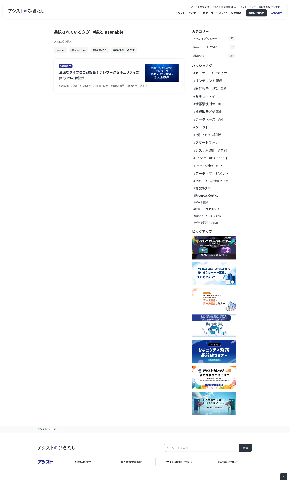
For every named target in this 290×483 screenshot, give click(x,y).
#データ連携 (200, 202)
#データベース (204, 119)
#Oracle (198, 216)
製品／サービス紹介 (215, 13)
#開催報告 (201, 88)
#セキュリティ (204, 96)
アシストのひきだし (48, 429)
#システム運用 (204, 150)
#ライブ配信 (213, 216)
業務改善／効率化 (124, 50)
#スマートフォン (206, 142)
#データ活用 (200, 222)
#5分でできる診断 (207, 134)
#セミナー (201, 72)
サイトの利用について (179, 462)
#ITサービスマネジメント (209, 209)
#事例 (222, 150)
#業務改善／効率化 (207, 111)
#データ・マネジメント (211, 173)
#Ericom (199, 157)
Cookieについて (228, 462)
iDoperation (78, 50)
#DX (221, 103)
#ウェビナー (220, 72)
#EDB (214, 222)
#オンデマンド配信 (207, 80)
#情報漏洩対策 (204, 103)
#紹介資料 (219, 88)
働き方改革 (100, 50)
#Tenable (114, 32)
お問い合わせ (256, 13)
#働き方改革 (201, 188)
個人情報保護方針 (131, 462)
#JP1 (220, 165)
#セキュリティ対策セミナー (212, 181)
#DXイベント (219, 157)
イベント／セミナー (187, 13)
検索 (245, 448)
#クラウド (201, 127)
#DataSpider (203, 165)
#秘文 (97, 32)
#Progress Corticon (206, 195)
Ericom (60, 50)
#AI (220, 119)
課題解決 (236, 13)
